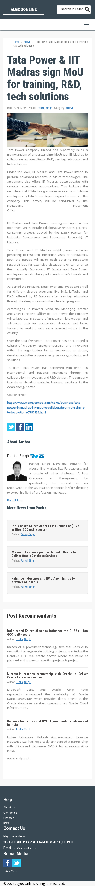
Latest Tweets (11, 871)
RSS (6, 823)
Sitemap (8, 818)
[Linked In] (32, 456)
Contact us (10, 812)
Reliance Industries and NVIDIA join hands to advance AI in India (43, 580)
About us (9, 807)
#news (69, 108)
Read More (15, 500)
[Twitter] (36, 456)
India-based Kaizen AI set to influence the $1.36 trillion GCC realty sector (45, 527)
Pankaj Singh (45, 108)
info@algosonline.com (25, 848)
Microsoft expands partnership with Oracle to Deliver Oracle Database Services (44, 554)
